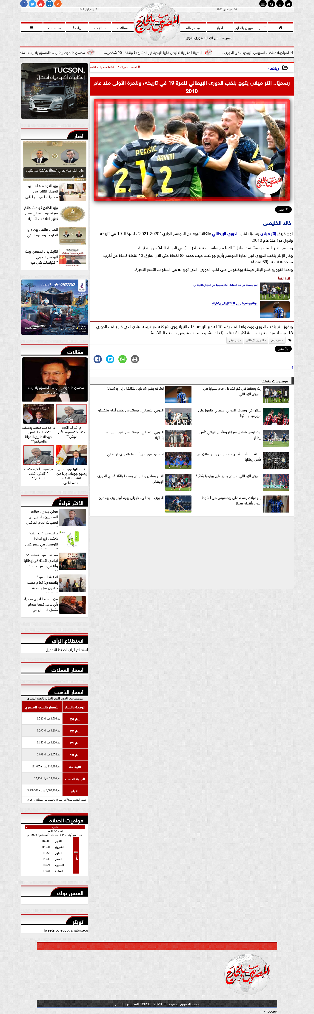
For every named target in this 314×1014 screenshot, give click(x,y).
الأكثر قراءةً (71, 502)
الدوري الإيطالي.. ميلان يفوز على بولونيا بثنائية (228, 475)
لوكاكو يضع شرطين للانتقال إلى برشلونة (234, 302)
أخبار (78, 135)
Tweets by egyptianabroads (65, 930)
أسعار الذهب (68, 691)
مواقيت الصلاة (66, 819)
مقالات (75, 350)
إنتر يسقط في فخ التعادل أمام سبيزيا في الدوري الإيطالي (225, 284)
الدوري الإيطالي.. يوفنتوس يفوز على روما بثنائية (134, 434)
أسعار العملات (67, 668)
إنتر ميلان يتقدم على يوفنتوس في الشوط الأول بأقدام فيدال (231, 500)
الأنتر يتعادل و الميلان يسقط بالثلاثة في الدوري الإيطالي (130, 478)
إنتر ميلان (268, 233)
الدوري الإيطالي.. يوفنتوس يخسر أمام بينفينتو (131, 410)
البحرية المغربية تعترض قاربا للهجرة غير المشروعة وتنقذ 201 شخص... (191, 52)
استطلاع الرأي (67, 639)
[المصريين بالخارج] (54, 92)
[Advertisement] (192, 556)
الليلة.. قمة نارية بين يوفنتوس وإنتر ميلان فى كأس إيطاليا (229, 456)
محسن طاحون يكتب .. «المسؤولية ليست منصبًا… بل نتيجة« (79, 52)
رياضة (273, 67)
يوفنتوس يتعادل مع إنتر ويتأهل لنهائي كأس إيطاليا (230, 434)
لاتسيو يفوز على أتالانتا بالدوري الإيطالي (135, 454)
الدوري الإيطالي (225, 233)
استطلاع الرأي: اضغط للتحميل (67, 649)
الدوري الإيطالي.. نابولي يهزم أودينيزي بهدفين (131, 497)
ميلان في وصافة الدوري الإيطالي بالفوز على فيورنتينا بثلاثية (229, 412)
